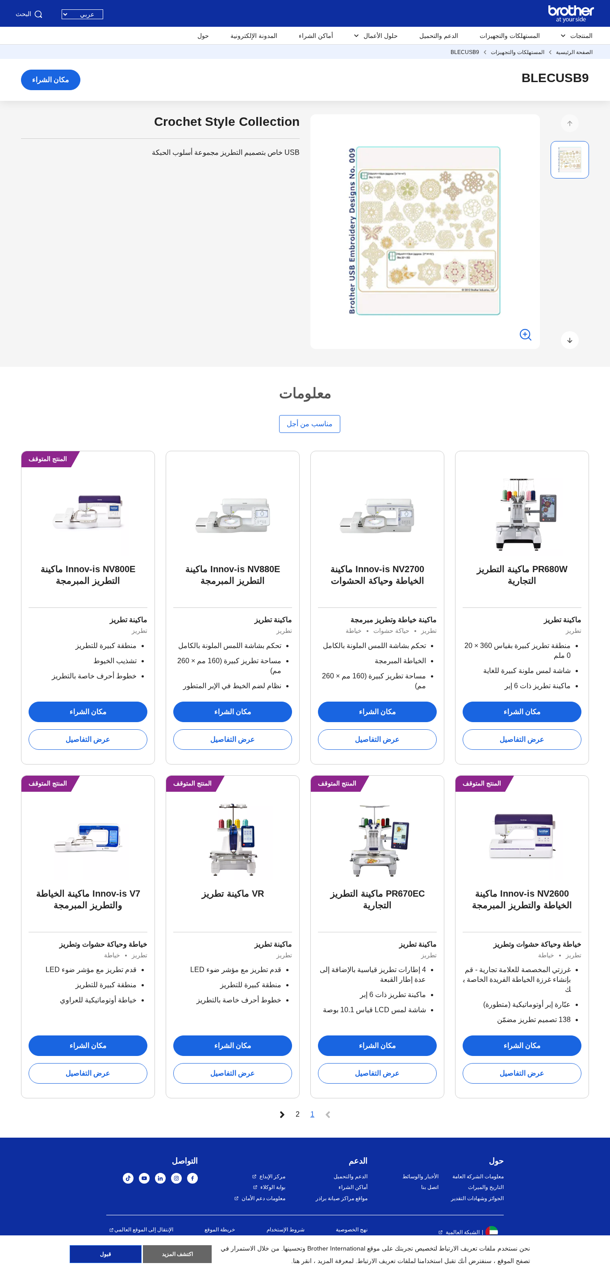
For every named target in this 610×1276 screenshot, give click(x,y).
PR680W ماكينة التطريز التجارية (522, 575)
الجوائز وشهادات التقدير (477, 1198)
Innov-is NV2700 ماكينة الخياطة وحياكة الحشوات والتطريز (377, 575)
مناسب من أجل (310, 424)
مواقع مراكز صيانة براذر (342, 1198)
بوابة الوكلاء (272, 1187)
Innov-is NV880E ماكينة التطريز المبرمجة (232, 575)
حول (203, 35)
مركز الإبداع (272, 1176)
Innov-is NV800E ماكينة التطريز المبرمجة (88, 575)
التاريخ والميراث (486, 1187)
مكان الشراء (50, 79)
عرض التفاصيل (522, 739)
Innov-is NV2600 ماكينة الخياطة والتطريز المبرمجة (522, 899)
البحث (23, 13)
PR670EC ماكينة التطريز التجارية (377, 899)
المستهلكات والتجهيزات (510, 35)
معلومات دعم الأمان (263, 1198)
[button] (570, 123)
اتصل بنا (429, 1187)
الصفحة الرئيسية (574, 52)
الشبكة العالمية (463, 1232)
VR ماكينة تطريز (233, 893)
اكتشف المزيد (177, 1254)
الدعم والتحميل (438, 35)
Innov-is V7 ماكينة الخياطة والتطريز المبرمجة (88, 899)
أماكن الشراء (316, 35)
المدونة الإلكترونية (253, 35)
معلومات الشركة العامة (478, 1176)
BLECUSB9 (465, 52)
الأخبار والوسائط (420, 1176)
